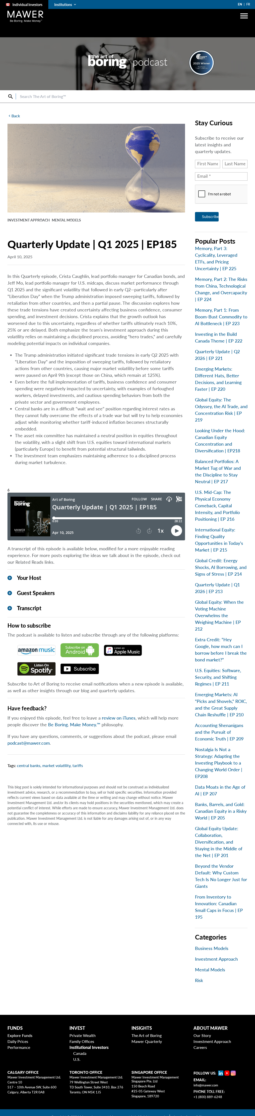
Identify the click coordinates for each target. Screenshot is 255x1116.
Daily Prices (17, 1041)
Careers (200, 1047)
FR (248, 4)
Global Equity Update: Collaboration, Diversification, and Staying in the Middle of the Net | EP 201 (218, 842)
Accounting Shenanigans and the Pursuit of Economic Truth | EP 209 (219, 732)
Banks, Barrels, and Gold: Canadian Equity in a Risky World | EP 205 (221, 811)
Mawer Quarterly (146, 1041)
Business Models (211, 948)
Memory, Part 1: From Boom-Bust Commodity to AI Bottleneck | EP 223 (221, 316)
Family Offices (81, 1041)
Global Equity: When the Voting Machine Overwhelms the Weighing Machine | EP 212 (219, 615)
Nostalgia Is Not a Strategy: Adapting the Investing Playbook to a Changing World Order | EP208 (218, 763)
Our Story (202, 1035)
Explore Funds (19, 1035)
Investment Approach (216, 959)
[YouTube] (227, 1073)
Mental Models (210, 969)
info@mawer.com (205, 1085)
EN (240, 4)
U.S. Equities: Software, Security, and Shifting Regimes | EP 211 (218, 677)
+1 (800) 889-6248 (207, 1097)
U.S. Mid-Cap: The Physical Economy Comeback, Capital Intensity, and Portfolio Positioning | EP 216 (217, 505)
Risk (199, 980)
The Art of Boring (146, 1035)
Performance (18, 1047)
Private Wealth (82, 1035)
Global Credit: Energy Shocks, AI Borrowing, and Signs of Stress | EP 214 (221, 567)
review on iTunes (118, 718)
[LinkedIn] (220, 1073)
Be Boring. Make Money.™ (74, 724)
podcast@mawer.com (28, 743)
